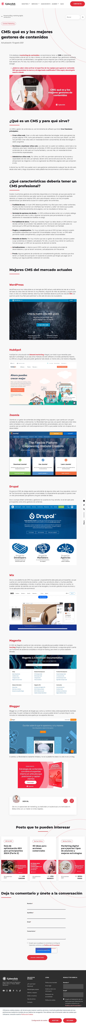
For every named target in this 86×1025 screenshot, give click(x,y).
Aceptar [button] (55, 1020)
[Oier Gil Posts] (72, 801)
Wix (11, 575)
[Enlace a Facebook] (13, 990)
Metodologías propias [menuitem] (33, 989)
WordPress (16, 284)
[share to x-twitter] (84, 509)
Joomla (14, 415)
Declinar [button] (70, 1020)
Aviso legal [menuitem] (48, 986)
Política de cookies (50, 1000)
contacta (77, 4)
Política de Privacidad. (73, 1005)
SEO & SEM (8, 841)
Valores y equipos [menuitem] (32, 992)
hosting (12, 647)
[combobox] (73, 17)
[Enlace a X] (17, 990)
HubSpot (15, 349)
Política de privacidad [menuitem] (51, 982)
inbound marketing (36, 355)
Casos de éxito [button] (45, 4)
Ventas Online (38, 841)
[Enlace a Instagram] (7, 990)
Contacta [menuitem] (29, 1002)
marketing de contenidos (29, 55)
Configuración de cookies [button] (39, 1020)
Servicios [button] (35, 4)
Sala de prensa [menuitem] (31, 999)
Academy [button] (55, 4)
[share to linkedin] (84, 501)
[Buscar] (83, 17)
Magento (15, 640)
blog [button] (62, 4)
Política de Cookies (27, 1014)
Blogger (14, 706)
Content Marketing (9, 23)
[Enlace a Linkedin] (10, 990)
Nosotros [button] (25, 4)
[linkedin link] (65, 801)
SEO (70, 294)
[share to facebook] (84, 505)
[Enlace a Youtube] (4, 990)
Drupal (13, 486)
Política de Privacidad (51, 945)
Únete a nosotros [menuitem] (32, 996)
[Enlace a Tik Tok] (20, 990)
